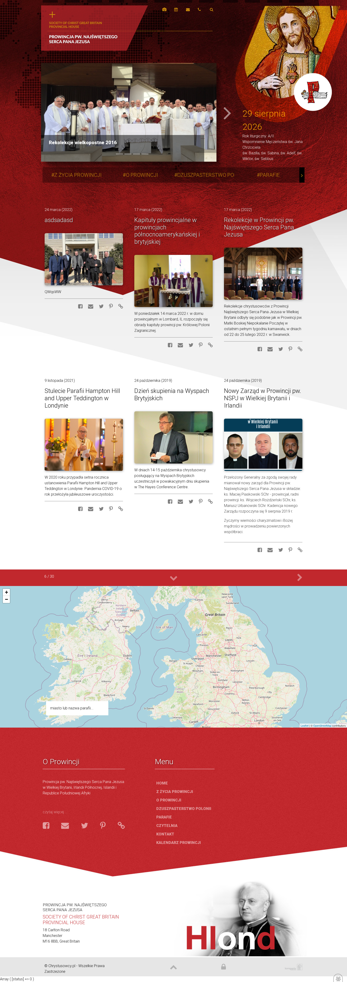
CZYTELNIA (167, 825)
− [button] (6, 599)
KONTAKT (165, 834)
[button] (54, 112)
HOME (162, 783)
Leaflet (305, 725)
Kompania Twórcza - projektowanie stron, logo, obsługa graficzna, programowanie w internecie (293, 967)
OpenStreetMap (322, 725)
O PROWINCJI (142, 175)
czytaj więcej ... (55, 812)
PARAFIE (270, 175)
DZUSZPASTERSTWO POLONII (211, 175)
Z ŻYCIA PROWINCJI (78, 175)
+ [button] (6, 592)
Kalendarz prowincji (178, 842)
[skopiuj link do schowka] (118, 306)
